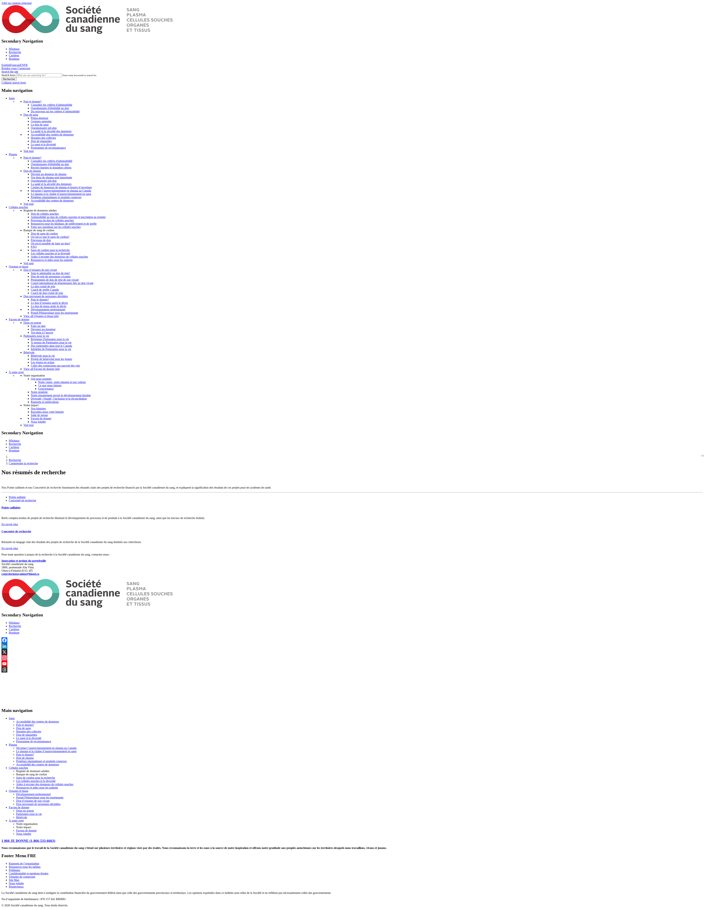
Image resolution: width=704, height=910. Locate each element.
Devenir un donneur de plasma (48, 174)
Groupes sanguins (41, 121)
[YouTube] (352, 664)
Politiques (14, 870)
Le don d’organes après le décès (49, 302)
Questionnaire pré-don (44, 127)
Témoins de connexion (22, 876)
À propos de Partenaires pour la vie (51, 342)
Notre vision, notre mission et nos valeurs (62, 382)
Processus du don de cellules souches (52, 220)
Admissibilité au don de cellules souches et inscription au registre (68, 217)
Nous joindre (38, 421)
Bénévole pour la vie (43, 355)
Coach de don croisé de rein (47, 293)
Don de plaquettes (41, 141)
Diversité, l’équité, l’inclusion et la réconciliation (59, 398)
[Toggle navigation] (702, 455)
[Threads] (352, 670)
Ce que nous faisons (49, 385)
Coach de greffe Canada (45, 289)
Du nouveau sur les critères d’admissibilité (55, 111)
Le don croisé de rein (43, 286)
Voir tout (28, 151)
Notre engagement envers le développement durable (61, 395)
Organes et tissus (18, 266)
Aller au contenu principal (16, 3)
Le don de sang (40, 124)
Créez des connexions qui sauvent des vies (55, 365)
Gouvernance (46, 388)
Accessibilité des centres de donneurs (52, 134)
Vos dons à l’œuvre (42, 332)
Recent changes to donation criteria (51, 167)
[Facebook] (352, 640)
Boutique (14, 58)
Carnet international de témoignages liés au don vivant (62, 283)
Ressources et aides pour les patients (52, 260)
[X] (352, 652)
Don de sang (30, 114)
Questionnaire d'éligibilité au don (50, 108)
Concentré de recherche (22, 500)
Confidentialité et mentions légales (28, 873)
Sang (12, 98)
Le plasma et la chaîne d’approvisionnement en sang (61, 193)
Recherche (15, 52)
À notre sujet (16, 372)
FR (26, 65)
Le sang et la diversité (43, 144)
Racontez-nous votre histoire (47, 411)
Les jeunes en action (42, 362)
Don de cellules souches (45, 213)
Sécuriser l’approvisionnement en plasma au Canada (61, 190)
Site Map (14, 880)
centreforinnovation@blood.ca (20, 573)
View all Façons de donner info (41, 368)
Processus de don (41, 240)
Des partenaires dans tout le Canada (51, 345)
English (5, 65)
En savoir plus (9, 524)
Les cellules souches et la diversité (50, 253)
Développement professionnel (48, 309)
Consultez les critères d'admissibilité (51, 104)
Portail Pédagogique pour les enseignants (54, 312)
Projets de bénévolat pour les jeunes (51, 359)
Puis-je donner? (32, 101)
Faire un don (38, 326)
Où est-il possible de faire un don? (50, 243)
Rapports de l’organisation (24, 863)
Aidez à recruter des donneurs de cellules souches (59, 256)
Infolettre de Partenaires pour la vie (51, 349)
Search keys (8, 75)
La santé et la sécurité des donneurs (51, 131)
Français (15, 65)
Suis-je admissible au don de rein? (50, 273)
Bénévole (28, 352)
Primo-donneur (39, 118)
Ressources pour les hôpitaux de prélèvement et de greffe (64, 223)
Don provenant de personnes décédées (45, 296)
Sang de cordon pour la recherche (50, 250)
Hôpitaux (14, 48)
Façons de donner (19, 319)
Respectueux (16, 886)
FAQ (34, 246)
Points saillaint (17, 497)
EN (22, 65)
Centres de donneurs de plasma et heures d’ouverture (61, 187)
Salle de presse (39, 415)
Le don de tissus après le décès (48, 306)
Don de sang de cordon (44, 233)
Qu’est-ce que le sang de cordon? (50, 236)
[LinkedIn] (352, 646)
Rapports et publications (45, 401)
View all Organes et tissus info (41, 316)
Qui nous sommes (41, 378)
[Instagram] (352, 658)
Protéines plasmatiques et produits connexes (56, 197)
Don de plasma (32, 170)
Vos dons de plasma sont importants (51, 177)
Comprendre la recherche (23, 463)
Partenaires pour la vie (36, 335)
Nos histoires (38, 408)
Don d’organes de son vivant (40, 269)
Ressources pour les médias (25, 866)
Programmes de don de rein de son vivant (55, 279)
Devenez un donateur (43, 329)
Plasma (13, 154)
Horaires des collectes (43, 137)
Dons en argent (32, 322)
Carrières (14, 55)
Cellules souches (18, 207)
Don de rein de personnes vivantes (51, 276)
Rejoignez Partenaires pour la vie (50, 339)
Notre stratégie (39, 392)
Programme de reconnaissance (48, 147)
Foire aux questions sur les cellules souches (56, 227)
